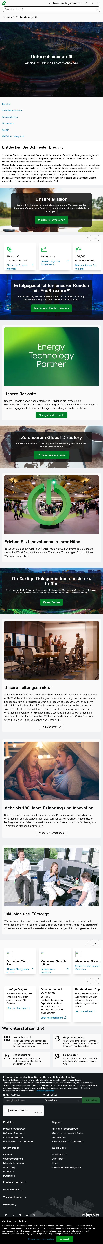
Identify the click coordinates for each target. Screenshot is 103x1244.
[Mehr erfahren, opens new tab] (51, 727)
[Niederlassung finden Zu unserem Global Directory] (51, 455)
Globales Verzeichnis (12, 110)
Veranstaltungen (10, 117)
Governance (8, 123)
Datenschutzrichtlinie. (45, 1091)
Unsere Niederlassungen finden (67, 1133)
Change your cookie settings (41, 1239)
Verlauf (5, 130)
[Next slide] (96, 238)
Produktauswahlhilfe (13, 1137)
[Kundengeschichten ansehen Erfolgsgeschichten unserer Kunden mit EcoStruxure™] (51, 308)
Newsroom (8, 1171)
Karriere (7, 1154)
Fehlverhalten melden (13, 1163)
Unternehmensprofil (13, 1159)
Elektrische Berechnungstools (66, 1167)
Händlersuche (59, 1137)
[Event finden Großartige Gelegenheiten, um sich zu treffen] (51, 602)
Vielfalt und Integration (13, 136)
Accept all (64, 1239)
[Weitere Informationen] (51, 833)
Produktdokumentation (14, 1129)
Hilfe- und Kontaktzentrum (65, 1129)
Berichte (6, 104)
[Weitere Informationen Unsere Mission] (51, 220)
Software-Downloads (13, 1133)
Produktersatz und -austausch (18, 1141)
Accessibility (9, 1167)
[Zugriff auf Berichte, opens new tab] (51, 415)
